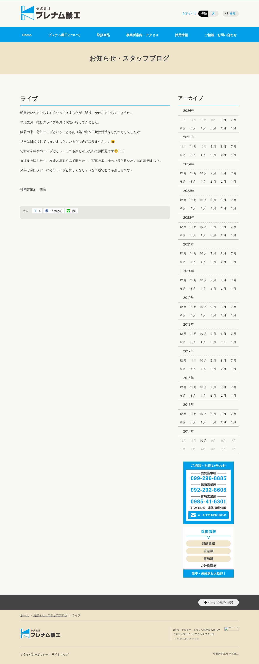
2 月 (223, 128)
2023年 (188, 191)
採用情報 (181, 35)
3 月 (213, 128)
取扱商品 (103, 35)
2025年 (188, 137)
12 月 (183, 173)
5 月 (193, 128)
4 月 (203, 128)
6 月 (183, 128)
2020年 (188, 271)
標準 (204, 14)
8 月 (223, 120)
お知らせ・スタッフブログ (50, 615)
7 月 (233, 120)
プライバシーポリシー (34, 654)
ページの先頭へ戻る (221, 602)
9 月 (213, 146)
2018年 (188, 324)
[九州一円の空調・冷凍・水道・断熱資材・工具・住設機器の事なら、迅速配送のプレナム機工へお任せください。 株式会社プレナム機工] (50, 13)
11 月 (193, 146)
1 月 (233, 128)
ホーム (24, 615)
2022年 (188, 217)
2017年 (188, 351)
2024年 (188, 164)
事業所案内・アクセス (142, 35)
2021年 (188, 244)
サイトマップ (60, 654)
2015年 (188, 404)
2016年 (188, 378)
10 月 (203, 173)
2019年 (188, 298)
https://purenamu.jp (188, 638)
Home (27, 35)
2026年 (188, 111)
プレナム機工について (64, 35)
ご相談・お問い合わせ (220, 35)
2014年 (188, 431)
